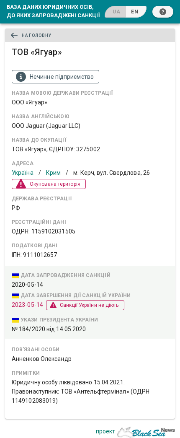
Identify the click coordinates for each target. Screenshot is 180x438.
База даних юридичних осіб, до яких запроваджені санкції (53, 11)
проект (105, 431)
